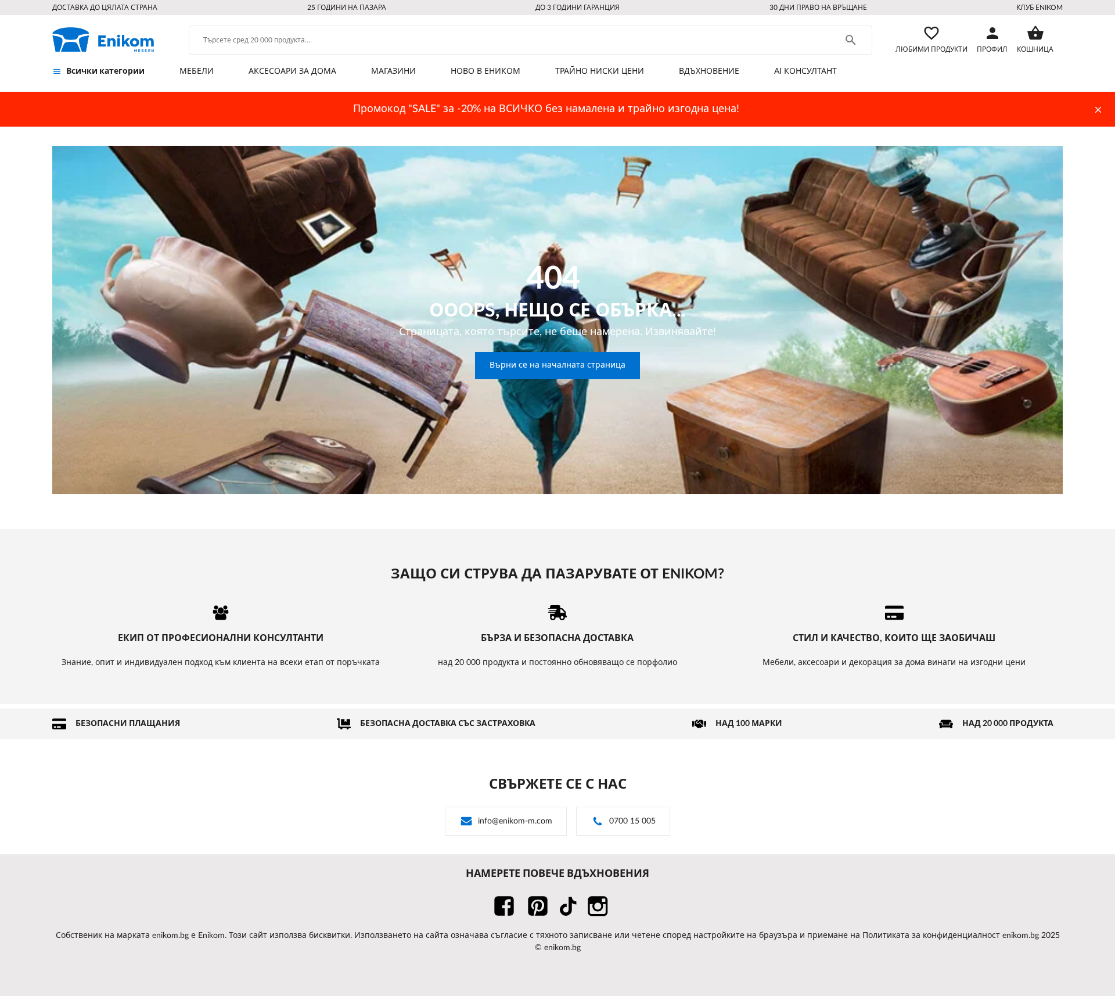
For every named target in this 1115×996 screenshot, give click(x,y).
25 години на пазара (346, 7)
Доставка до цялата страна (104, 7)
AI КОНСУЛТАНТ (805, 71)
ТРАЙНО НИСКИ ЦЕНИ (599, 71)
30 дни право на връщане (818, 7)
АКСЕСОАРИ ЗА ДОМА (292, 71)
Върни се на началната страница (557, 365)
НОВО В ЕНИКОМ (485, 71)
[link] (103, 39)
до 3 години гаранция (577, 7)
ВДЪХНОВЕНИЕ (709, 71)
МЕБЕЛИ (196, 71)
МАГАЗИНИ (393, 71)
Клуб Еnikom (1039, 7)
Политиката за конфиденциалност (931, 936)
